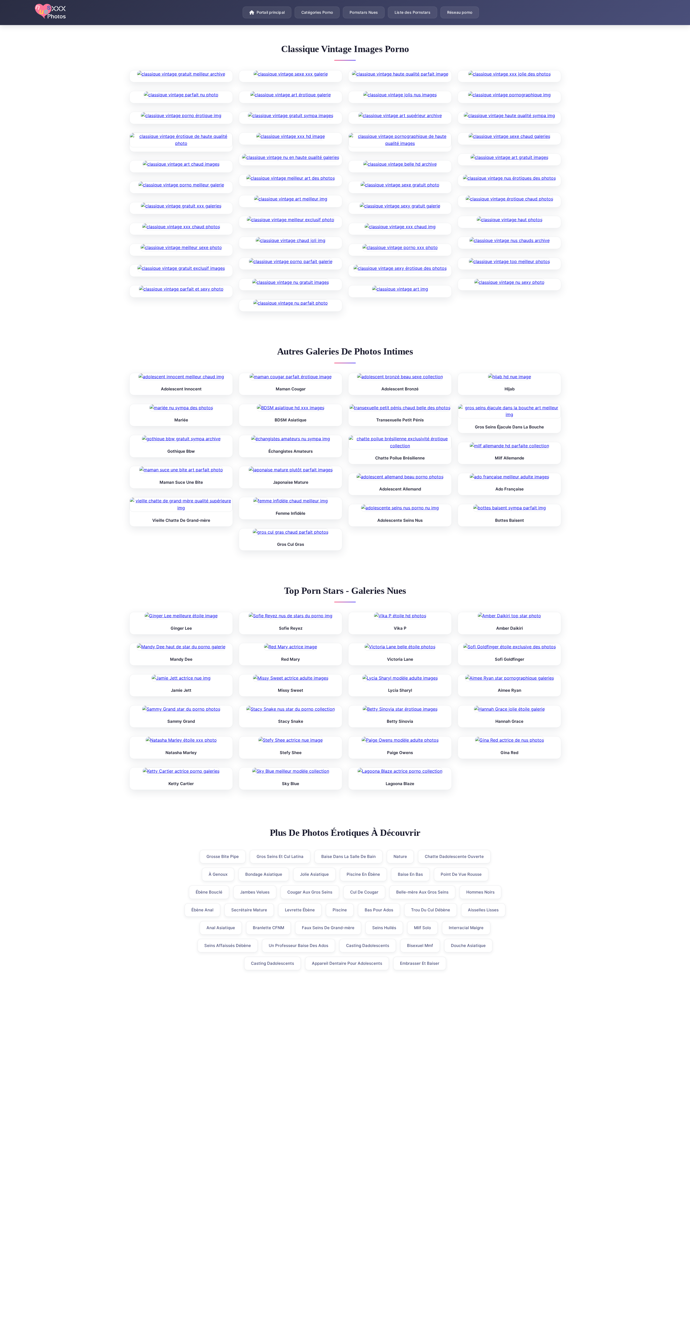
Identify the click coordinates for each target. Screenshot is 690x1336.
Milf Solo (422, 927)
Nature (400, 856)
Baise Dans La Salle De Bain (348, 856)
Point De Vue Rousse (461, 874)
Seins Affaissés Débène (227, 945)
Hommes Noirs (480, 892)
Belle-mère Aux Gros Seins (422, 892)
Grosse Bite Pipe (222, 856)
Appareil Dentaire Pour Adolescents (347, 963)
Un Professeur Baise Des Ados (298, 945)
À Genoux (218, 874)
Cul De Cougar (364, 892)
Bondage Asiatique (263, 874)
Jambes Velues (255, 892)
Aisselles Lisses (483, 909)
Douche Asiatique (468, 945)
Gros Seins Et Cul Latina (280, 856)
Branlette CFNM (268, 927)
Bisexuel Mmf (420, 945)
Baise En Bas (410, 874)
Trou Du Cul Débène (430, 909)
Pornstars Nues (364, 12)
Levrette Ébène (300, 909)
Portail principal (271, 12)
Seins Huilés (384, 927)
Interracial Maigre (466, 927)
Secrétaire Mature (249, 909)
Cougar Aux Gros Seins (309, 892)
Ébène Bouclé (209, 892)
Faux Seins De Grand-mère (328, 927)
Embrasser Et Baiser (419, 963)
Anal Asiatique (220, 927)
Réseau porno (459, 12)
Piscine (340, 909)
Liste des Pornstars (412, 12)
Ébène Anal (202, 909)
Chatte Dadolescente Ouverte (454, 856)
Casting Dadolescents (367, 945)
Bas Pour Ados (379, 909)
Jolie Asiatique (314, 874)
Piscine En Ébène (363, 874)
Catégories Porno (317, 12)
